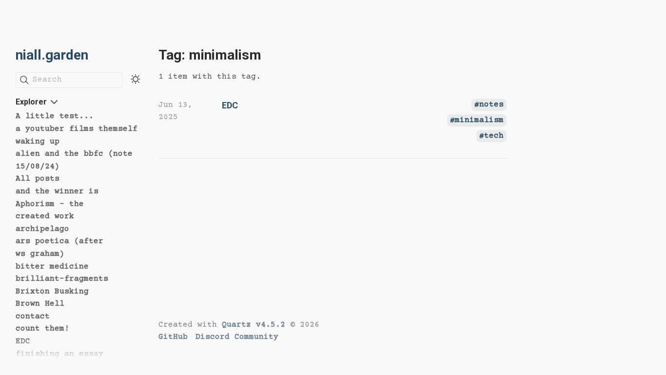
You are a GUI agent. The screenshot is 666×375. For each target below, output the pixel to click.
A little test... (55, 116)
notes (491, 105)
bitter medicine (52, 266)
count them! (42, 328)
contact (33, 316)
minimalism (479, 120)
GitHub (173, 337)
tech (494, 136)
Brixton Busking (52, 291)
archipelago (42, 229)
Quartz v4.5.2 (253, 324)
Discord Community (237, 337)
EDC (23, 341)
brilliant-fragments (62, 278)
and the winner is (57, 191)
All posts (37, 178)
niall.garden (52, 55)
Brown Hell (40, 303)
